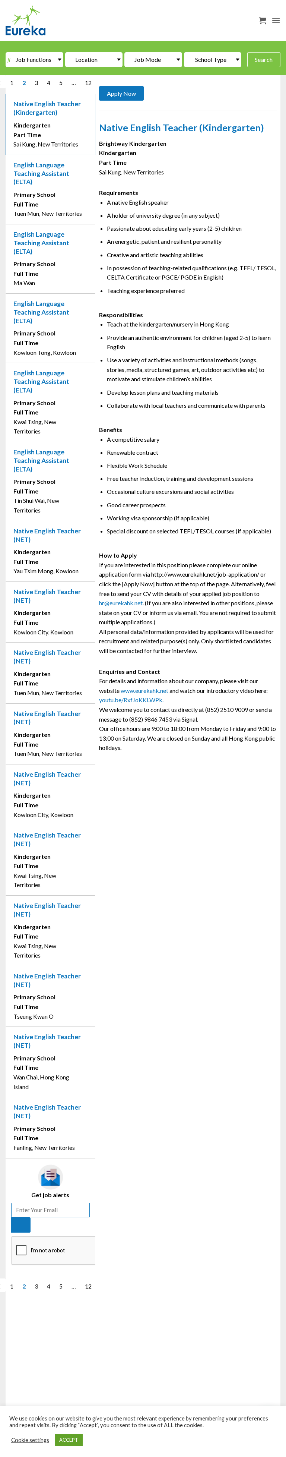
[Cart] (262, 20)
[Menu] (275, 20)
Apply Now (121, 93)
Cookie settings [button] (30, 1440)
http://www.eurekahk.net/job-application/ (205, 574)
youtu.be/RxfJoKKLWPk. (131, 699)
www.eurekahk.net (144, 690)
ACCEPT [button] (68, 1440)
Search (264, 59)
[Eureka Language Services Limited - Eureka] (43, 20)
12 (88, 82)
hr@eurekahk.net (121, 602)
